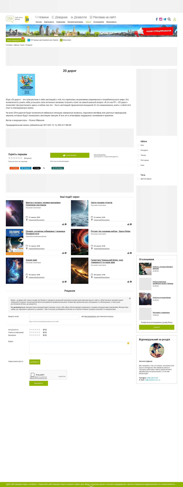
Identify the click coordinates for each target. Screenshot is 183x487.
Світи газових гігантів (101, 202)
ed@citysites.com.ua (152, 380)
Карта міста (49, 22)
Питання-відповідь (75, 22)
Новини (44, 17)
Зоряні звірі (31, 260)
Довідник (61, 17)
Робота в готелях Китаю (162, 298)
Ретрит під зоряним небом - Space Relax (110, 231)
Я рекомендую (70, 155)
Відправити (38, 383)
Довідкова (60, 22)
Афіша (88, 22)
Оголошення (98, 22)
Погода (39, 22)
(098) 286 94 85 (152, 378)
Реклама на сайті (104, 17)
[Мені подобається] (63, 224)
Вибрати (35, 362)
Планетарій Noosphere (36, 220)
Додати (157, 327)
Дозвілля (80, 17)
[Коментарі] (66, 224)
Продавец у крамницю (161, 313)
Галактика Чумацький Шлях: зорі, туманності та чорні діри (107, 261)
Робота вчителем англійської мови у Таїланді (163, 282)
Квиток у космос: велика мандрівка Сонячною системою (43, 203)
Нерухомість (111, 22)
